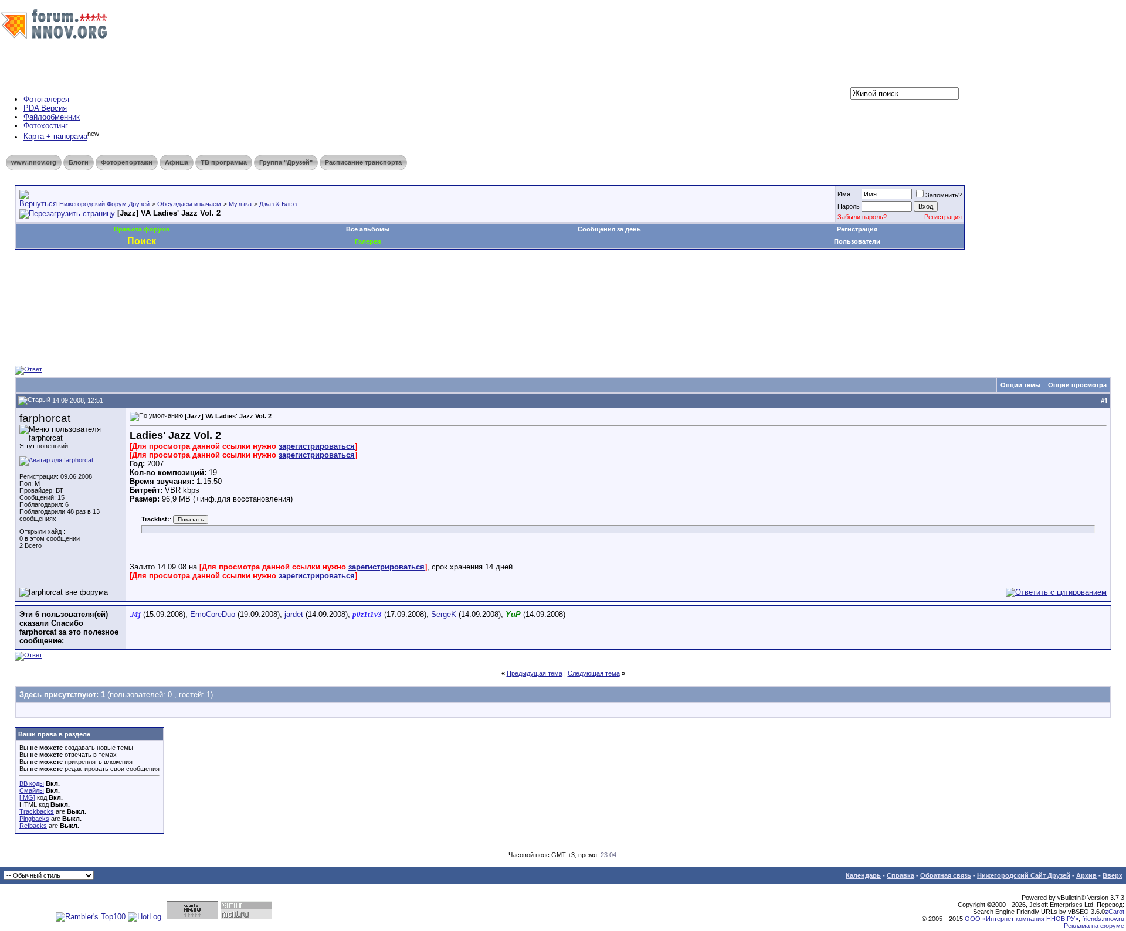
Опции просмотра (1077, 384)
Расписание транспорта (363, 162)
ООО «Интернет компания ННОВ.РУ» (1021, 918)
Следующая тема (594, 673)
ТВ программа (224, 162)
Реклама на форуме (1094, 925)
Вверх (1112, 875)
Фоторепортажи (126, 162)
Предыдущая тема (534, 673)
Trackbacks (36, 811)
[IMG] (27, 797)
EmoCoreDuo (212, 614)
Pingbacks (34, 818)
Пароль (848, 206)
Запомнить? (943, 195)
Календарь (863, 875)
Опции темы (1020, 384)
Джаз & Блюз (278, 203)
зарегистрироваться (317, 446)
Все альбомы (367, 229)
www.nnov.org (33, 162)
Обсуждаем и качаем (189, 203)
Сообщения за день (609, 229)
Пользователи (857, 241)
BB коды (31, 783)
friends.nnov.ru (1103, 918)
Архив (1086, 875)
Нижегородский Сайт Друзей (1023, 875)
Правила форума (141, 229)
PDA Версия (45, 108)
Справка (900, 875)
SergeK (443, 614)
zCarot (1114, 911)
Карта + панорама (55, 136)
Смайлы (31, 790)
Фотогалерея (46, 99)
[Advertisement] (228, 284)
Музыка (240, 203)
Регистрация (943, 216)
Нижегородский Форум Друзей (104, 203)
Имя (843, 193)
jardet (293, 614)
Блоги (79, 162)
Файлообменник (51, 116)
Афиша (176, 162)
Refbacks (33, 825)
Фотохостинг (45, 125)
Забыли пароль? (862, 216)
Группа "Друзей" (286, 162)
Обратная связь (945, 875)
